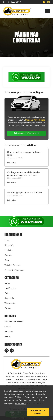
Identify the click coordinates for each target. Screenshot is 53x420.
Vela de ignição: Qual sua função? (24, 192)
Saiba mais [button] (20, 404)
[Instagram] (48, 2)
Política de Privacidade (15, 270)
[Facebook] (44, 2)
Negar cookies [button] (15, 412)
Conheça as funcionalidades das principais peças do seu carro (23, 174)
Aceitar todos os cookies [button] (38, 411)
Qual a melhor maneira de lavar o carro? (24, 154)
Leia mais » (11, 162)
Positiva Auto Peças (35, 120)
